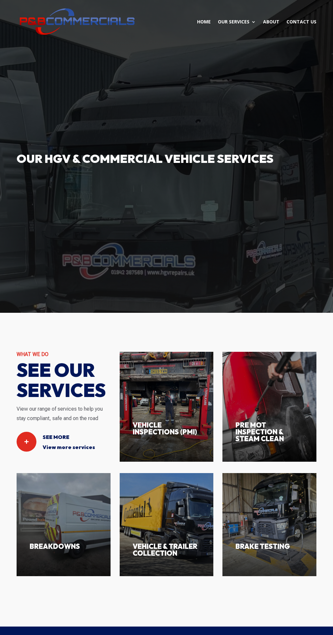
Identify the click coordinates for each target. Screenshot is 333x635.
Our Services (233, 22)
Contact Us (301, 22)
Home (204, 22)
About (271, 22)
